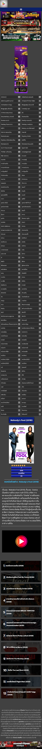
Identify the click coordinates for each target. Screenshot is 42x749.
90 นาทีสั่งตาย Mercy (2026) (17, 647)
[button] (21, 9)
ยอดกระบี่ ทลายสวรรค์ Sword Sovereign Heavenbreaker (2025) (21, 624)
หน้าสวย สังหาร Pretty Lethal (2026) (19, 635)
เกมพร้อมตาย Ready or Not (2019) (19, 588)
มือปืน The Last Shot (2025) (18, 670)
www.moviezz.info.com (31, 748)
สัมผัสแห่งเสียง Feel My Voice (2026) (20, 577)
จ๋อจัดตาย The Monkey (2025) (17, 658)
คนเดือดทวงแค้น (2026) (15, 565)
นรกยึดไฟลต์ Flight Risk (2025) (18, 681)
